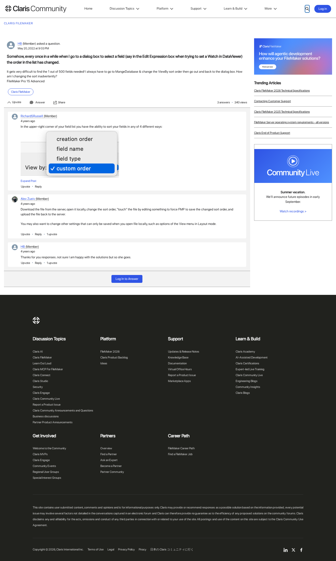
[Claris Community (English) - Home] (35, 9)
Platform (162, 8)
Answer (40, 102)
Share (61, 102)
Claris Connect (41, 375)
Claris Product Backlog (114, 357)
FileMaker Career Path (181, 448)
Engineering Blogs (247, 381)
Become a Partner (111, 466)
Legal (110, 549)
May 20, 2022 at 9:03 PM (33, 48)
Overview (106, 448)
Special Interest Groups (47, 477)
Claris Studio (40, 381)
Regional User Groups (46, 472)
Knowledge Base (178, 357)
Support (196, 8)
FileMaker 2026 (110, 351)
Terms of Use (96, 549)
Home (88, 8)
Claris (36, 320)
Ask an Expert (109, 460)
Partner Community (112, 472)
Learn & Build (233, 8)
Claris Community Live (46, 398)
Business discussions (46, 416)
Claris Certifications (247, 363)
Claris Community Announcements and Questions (63, 410)
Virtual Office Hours (180, 369)
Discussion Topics (122, 8)
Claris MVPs (40, 454)
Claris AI (38, 351)
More (268, 8)
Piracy (142, 549)
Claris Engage (41, 393)
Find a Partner (108, 454)
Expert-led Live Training (250, 369)
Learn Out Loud (42, 363)
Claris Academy (245, 351)
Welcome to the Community (49, 448)
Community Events (44, 466)
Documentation (177, 363)
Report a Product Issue (47, 404)
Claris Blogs (243, 393)
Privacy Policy (126, 549)
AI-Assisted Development (252, 357)
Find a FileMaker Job (180, 454)
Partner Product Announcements (53, 422)
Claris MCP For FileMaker (48, 369)
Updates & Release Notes (183, 351)
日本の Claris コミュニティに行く (172, 549)
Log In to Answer (127, 279)
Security (38, 387)
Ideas (103, 363)
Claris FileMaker (42, 357)
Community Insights (248, 387)
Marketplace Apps (179, 381)
